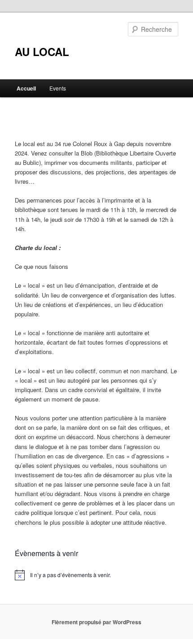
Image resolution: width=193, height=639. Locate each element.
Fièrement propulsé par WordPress (96, 622)
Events (57, 88)
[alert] (97, 575)
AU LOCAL (42, 51)
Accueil (26, 88)
